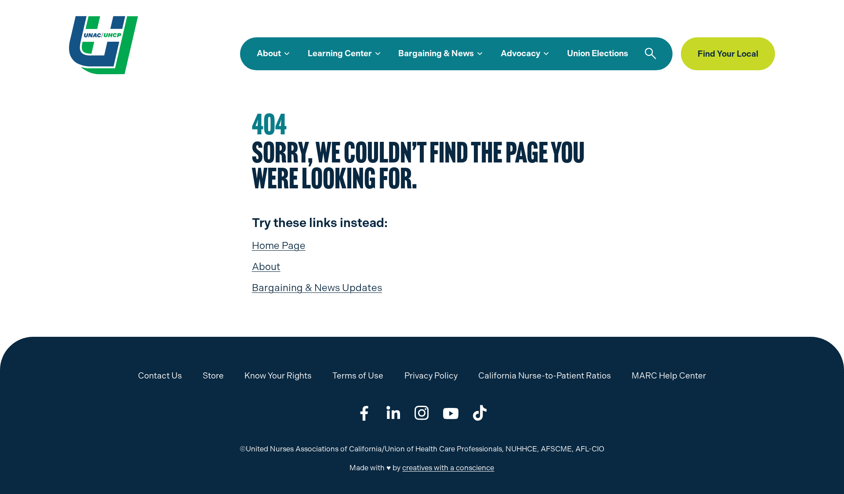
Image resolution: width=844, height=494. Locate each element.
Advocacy (520, 53)
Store (704, 24)
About (269, 53)
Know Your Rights (278, 376)
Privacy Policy (431, 376)
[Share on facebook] (364, 413)
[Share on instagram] (421, 413)
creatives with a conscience (448, 468)
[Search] (650, 54)
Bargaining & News (436, 53)
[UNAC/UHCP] (103, 44)
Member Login (750, 24)
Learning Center (340, 53)
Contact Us (160, 376)
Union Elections (597, 53)
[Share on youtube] (450, 413)
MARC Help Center (650, 24)
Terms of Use (357, 376)
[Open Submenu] (287, 54)
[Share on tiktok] (479, 413)
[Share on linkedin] (393, 413)
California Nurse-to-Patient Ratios (544, 376)
